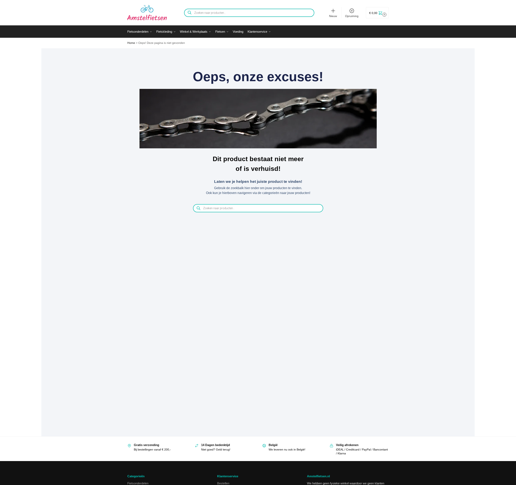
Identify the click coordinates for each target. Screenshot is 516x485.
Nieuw (333, 16)
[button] (377, 12)
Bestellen (223, 483)
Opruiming (351, 16)
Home (131, 42)
